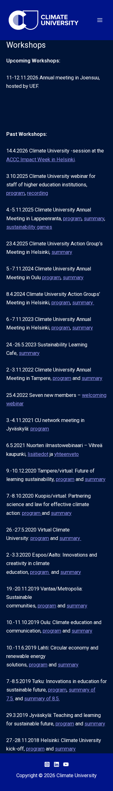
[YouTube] (66, 764)
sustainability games (29, 227)
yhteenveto (66, 454)
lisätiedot (38, 454)
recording (37, 193)
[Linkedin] (56, 764)
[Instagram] (47, 764)
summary (94, 219)
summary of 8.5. (42, 699)
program (15, 193)
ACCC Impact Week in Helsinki (40, 160)
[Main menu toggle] (100, 20)
